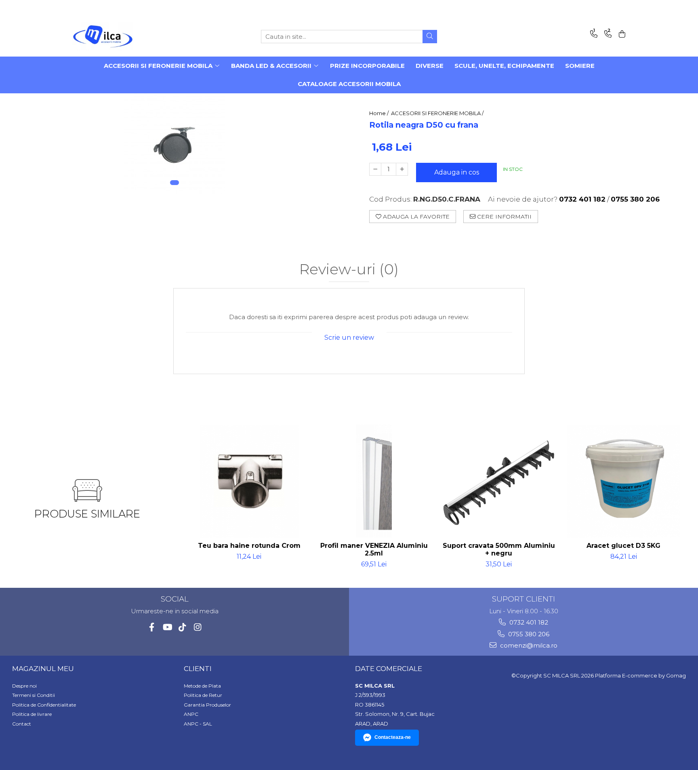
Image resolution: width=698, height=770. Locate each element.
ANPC (191, 714)
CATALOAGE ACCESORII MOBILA (349, 84)
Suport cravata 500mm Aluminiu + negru (499, 549)
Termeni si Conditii (33, 695)
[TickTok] (182, 627)
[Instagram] (198, 627)
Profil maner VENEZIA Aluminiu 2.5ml (374, 549)
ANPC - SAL (198, 724)
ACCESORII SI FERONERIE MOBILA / (438, 113)
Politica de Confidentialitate (44, 705)
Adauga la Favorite (415, 216)
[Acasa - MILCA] (112, 36)
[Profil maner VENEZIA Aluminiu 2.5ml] (373, 481)
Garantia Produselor (207, 705)
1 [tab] (174, 182)
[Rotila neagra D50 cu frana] (174, 143)
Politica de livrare (32, 714)
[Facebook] (152, 627)
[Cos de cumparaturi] (621, 34)
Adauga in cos (456, 172)
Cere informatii (503, 216)
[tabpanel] (174, 143)
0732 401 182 (528, 622)
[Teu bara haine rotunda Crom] (249, 481)
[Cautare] (430, 36)
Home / (379, 113)
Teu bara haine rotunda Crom (249, 545)
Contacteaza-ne (392, 737)
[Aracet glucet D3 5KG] (623, 481)
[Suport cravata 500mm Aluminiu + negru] (498, 481)
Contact (21, 724)
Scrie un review (349, 337)
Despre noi (24, 686)
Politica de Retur (203, 695)
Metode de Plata (202, 686)
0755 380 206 (528, 634)
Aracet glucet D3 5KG (623, 545)
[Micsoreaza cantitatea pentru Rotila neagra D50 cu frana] (375, 169)
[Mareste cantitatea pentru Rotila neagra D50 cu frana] (402, 169)
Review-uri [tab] (349, 269)
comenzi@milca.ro (527, 645)
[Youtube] (167, 627)
